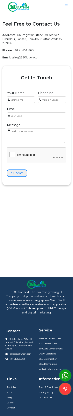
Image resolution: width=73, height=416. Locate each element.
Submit (17, 173)
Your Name (16, 93)
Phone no (45, 93)
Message (13, 125)
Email (11, 109)
